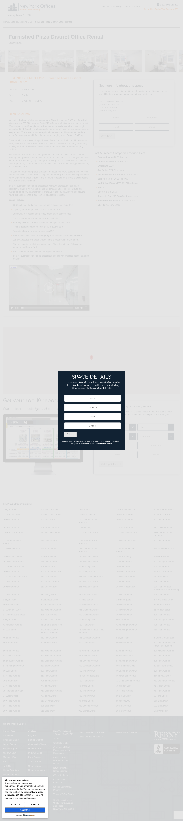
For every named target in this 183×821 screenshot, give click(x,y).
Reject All (35, 804)
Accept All (25, 810)
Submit (70, 434)
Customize (15, 804)
